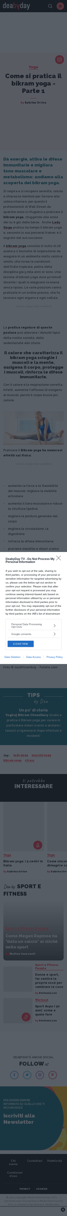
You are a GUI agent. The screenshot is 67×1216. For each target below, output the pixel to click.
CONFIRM (20, 643)
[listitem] (33, 625)
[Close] (59, 559)
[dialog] (33, 608)
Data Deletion (12, 656)
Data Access (33, 656)
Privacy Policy (55, 656)
